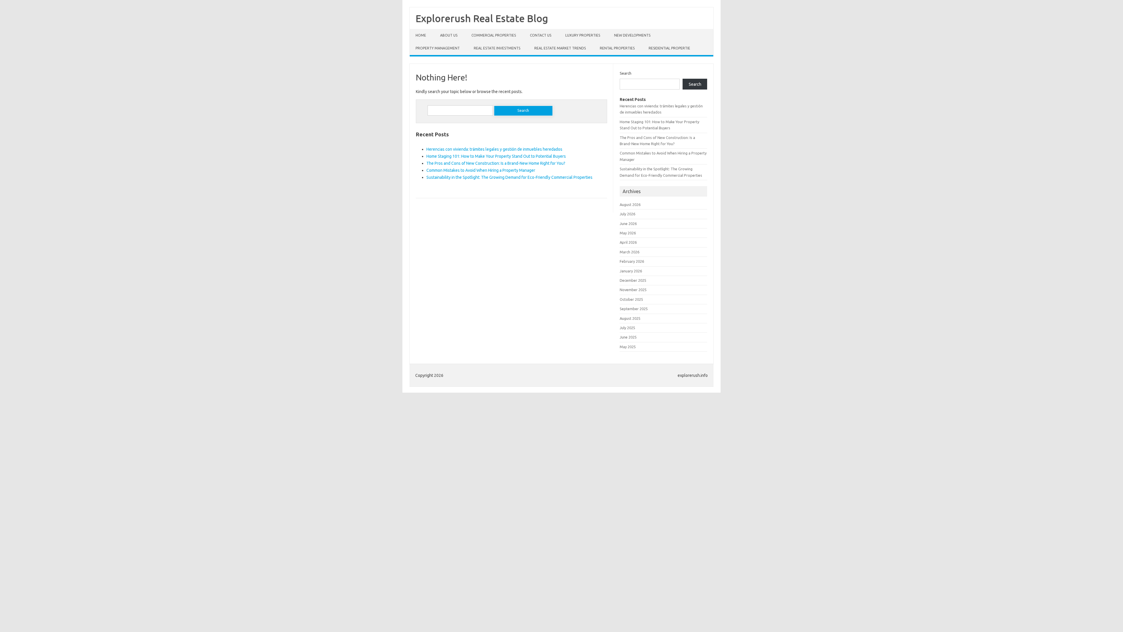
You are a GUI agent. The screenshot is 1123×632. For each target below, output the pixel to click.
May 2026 (628, 233)
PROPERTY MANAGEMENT (438, 48)
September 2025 (634, 309)
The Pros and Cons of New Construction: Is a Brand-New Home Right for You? (495, 163)
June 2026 (628, 223)
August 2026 (630, 204)
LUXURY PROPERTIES (582, 35)
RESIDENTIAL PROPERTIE (669, 48)
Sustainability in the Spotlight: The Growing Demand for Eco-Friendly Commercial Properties (509, 177)
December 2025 (633, 280)
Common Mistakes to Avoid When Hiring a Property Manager (480, 170)
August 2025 (630, 318)
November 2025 (633, 290)
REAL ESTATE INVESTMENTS (497, 48)
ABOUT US (448, 35)
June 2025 (628, 337)
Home (421, 35)
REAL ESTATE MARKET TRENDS (560, 48)
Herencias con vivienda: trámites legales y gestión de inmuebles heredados (494, 149)
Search (625, 73)
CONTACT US (540, 35)
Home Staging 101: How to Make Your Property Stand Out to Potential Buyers (496, 156)
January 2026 (631, 271)
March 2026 (629, 252)
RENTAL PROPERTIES (617, 48)
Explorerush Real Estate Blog (482, 18)
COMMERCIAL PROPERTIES (493, 35)
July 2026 (627, 214)
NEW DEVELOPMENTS (632, 35)
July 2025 (627, 328)
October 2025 (631, 299)
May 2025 (628, 347)
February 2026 (632, 261)
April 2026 (628, 242)
